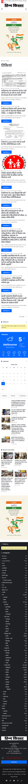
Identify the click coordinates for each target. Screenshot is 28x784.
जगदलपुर (8, 619)
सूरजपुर (7, 687)
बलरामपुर (8, 677)
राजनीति (3, 592)
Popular (4, 395)
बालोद (7, 609)
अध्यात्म (3, 565)
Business (4, 556)
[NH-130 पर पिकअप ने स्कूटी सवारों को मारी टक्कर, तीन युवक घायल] (6, 412)
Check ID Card (14, 776)
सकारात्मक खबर (5, 725)
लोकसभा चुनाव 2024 (6, 715)
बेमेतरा (7, 611)
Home (3, 60)
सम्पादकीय (4, 728)
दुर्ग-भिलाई (8, 607)
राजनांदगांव (8, 614)
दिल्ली (4, 694)
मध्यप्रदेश (5, 701)
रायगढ (7, 645)
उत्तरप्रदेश (5, 597)
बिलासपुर (8, 641)
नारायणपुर (8, 624)
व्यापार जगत (4, 718)
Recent (13, 395)
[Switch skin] (26, 9)
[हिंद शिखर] (14, 5)
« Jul (2, 389)
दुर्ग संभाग (6, 604)
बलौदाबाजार (8, 658)
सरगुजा (7, 684)
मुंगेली (7, 643)
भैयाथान (8, 689)
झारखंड (4, 691)
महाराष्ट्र (5, 703)
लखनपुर (7, 682)
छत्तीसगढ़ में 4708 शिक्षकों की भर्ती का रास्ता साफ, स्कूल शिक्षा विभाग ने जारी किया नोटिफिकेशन (13, 195)
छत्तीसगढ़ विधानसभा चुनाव (7, 582)
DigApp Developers (21, 771)
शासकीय (5, 713)
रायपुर (7, 662)
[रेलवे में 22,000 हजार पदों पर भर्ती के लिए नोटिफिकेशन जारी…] (14, 131)
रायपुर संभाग (7, 650)
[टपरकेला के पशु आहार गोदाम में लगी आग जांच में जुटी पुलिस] (6, 420)
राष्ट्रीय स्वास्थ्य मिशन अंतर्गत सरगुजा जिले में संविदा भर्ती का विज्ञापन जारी (12, 175)
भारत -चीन (4, 587)
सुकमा (7, 631)
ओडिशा (4, 599)
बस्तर (7, 626)
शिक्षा (3, 720)
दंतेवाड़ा (7, 621)
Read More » (6, 103)
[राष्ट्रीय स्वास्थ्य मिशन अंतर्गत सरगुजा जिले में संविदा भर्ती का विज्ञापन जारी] (14, 162)
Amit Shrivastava (6, 88)
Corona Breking (6, 560)
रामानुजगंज (6, 648)
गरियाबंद (7, 653)
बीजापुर (7, 628)
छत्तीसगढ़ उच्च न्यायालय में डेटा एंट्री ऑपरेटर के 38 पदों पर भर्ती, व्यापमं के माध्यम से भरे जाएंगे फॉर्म (13, 93)
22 (25, 380)
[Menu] (2, 9)
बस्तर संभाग (6, 616)
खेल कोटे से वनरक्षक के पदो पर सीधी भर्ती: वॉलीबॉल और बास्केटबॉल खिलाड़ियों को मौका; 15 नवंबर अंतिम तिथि (14, 214)
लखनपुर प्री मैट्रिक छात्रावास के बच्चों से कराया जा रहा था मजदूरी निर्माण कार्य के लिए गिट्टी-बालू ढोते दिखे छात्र (18, 403)
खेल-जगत (4, 577)
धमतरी (7, 655)
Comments (23, 395)
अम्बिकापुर (8, 667)
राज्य (3, 594)
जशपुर (7, 674)
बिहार (4, 699)
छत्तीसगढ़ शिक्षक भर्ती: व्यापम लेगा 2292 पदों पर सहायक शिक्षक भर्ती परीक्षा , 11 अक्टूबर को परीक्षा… (13, 111)
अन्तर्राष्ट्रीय (4, 568)
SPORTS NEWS (7, 580)
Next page (21, 316)
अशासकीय (5, 711)
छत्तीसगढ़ (5, 602)
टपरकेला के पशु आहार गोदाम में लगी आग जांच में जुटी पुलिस (18, 419)
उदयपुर (7, 670)
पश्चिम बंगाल (5, 696)
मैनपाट (7, 679)
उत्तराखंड (4, 573)
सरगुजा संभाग (7, 665)
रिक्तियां (3, 708)
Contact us (10, 774)
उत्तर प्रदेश (4, 570)
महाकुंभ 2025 (5, 590)
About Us (4, 774)
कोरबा (7, 636)
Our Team (23, 774)
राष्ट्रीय (3, 706)
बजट (3, 585)
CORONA (4, 558)
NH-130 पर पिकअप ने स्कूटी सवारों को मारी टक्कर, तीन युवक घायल (18, 411)
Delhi (3, 563)
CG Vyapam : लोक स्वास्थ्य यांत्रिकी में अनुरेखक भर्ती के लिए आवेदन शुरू (12, 280)
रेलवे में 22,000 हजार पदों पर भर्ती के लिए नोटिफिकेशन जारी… (13, 143)
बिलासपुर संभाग (7, 633)
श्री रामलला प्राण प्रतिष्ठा (7, 723)
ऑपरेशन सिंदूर (5, 575)
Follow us (5, 544)
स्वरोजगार (4, 730)
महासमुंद (7, 660)
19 (14, 380)
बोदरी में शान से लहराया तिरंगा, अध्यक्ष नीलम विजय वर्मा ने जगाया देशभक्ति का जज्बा (18, 440)
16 (3, 380)
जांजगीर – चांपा (9, 638)
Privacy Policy (17, 774)
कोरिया (7, 672)
